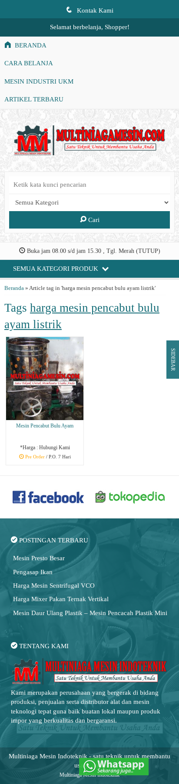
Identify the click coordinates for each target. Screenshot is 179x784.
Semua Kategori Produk (56, 268)
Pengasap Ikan (33, 572)
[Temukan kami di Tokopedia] (130, 496)
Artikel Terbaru (33, 99)
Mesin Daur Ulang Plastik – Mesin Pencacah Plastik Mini (90, 612)
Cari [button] (92, 219)
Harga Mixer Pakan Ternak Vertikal (61, 599)
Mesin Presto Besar (39, 558)
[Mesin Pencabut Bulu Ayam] (44, 378)
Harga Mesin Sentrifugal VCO (54, 585)
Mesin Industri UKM (38, 81)
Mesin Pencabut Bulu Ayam (44, 426)
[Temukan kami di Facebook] (49, 496)
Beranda (29, 45)
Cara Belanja (28, 63)
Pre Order (48, 457)
